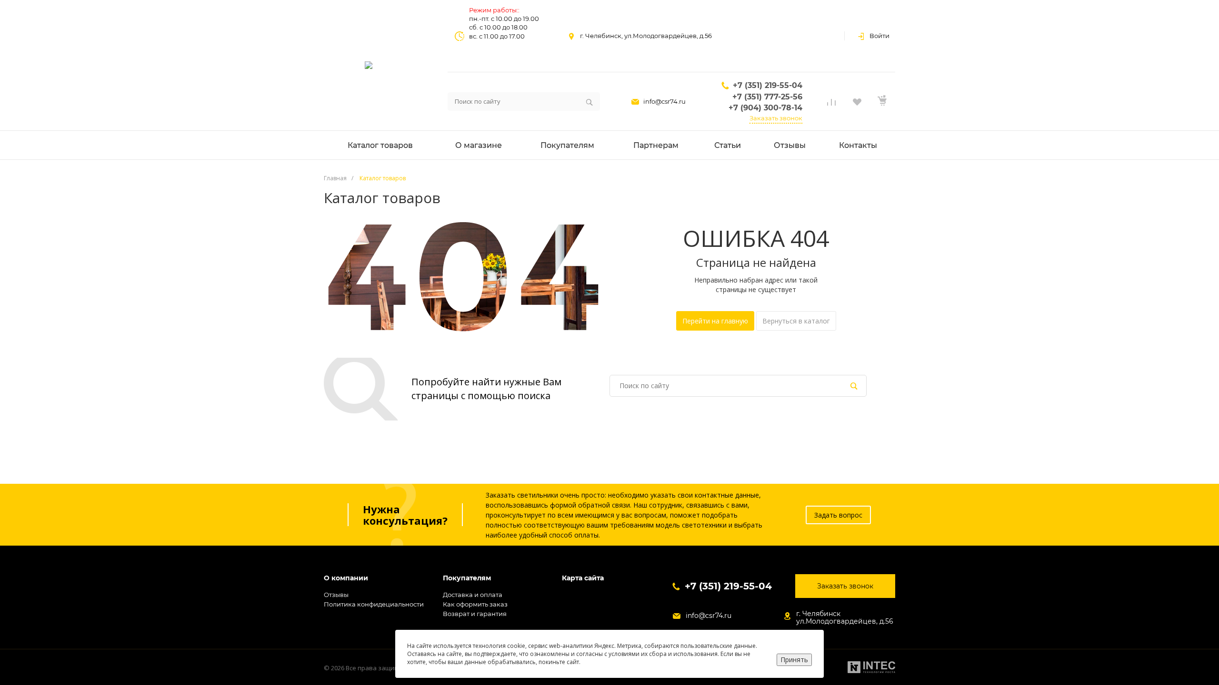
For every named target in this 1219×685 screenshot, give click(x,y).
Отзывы (336, 594)
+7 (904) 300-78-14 (765, 107)
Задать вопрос (838, 514)
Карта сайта (583, 578)
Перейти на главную (715, 320)
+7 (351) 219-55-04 (767, 85)
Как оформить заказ (475, 604)
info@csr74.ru (664, 101)
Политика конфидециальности (374, 604)
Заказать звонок (775, 118)
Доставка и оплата (472, 594)
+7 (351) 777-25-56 (767, 96)
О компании (346, 578)
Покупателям (467, 578)
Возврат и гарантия (475, 613)
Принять (794, 659)
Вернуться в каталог (796, 320)
